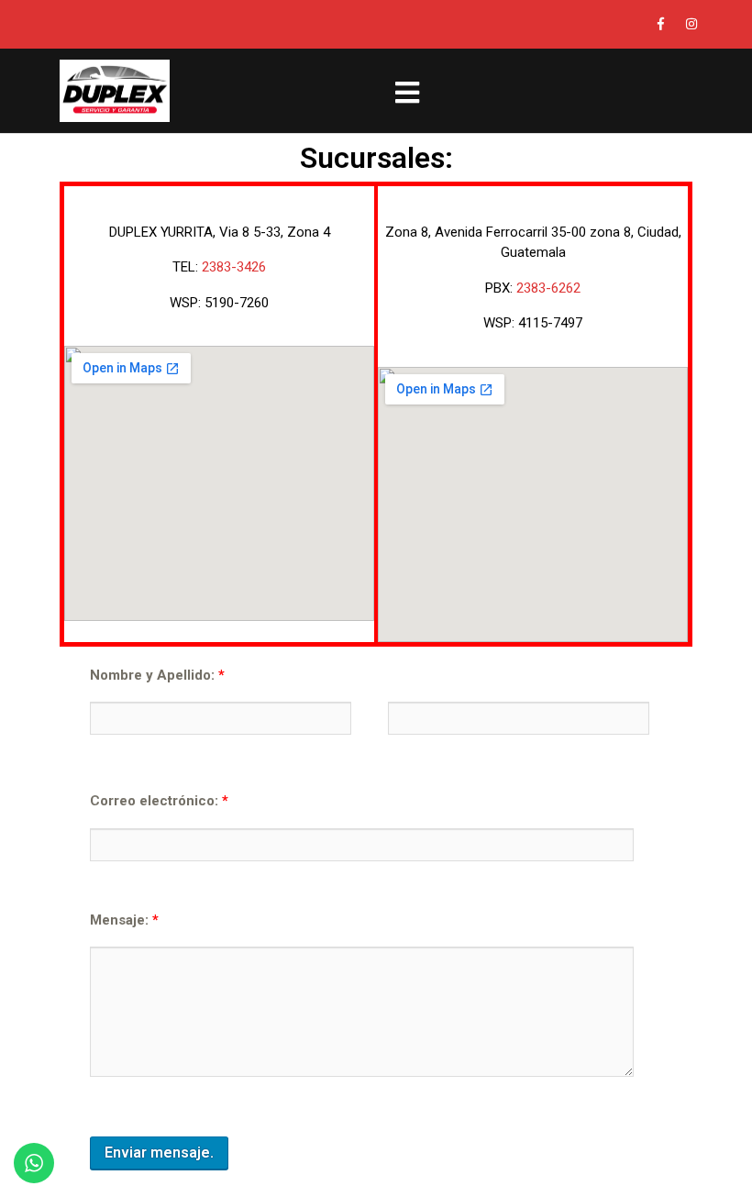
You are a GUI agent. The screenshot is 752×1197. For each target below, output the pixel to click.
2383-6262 (548, 288)
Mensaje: (124, 920)
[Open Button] (407, 90)
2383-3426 (234, 267)
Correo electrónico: (159, 800)
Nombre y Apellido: (157, 675)
